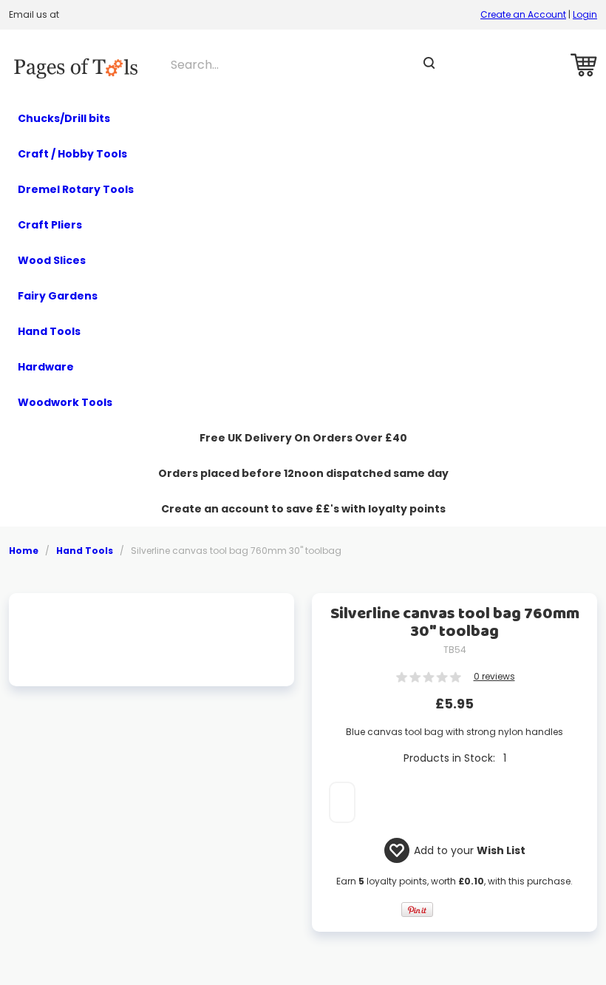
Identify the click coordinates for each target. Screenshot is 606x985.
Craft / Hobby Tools (72, 153)
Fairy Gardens (58, 295)
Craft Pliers (50, 224)
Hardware (46, 366)
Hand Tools (49, 331)
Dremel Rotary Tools (76, 189)
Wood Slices (52, 260)
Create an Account (523, 14)
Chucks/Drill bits (64, 118)
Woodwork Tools (65, 402)
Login (585, 14)
